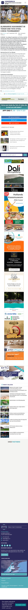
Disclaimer (3, 580)
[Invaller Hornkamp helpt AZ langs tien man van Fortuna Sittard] (4, 422)
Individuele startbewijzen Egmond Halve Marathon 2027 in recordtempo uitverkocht (18, 395)
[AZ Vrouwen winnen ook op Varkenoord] (4, 428)
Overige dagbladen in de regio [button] (8, 574)
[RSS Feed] (10, 545)
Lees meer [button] (8, 607)
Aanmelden (4, 554)
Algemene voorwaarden (6, 578)
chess (3, 91)
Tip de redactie (15, 123)
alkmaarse (7, 91)
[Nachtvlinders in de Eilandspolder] (4, 402)
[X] (5, 545)
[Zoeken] (25, 155)
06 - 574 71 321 (19, 111)
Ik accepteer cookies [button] (20, 604)
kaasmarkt (12, 91)
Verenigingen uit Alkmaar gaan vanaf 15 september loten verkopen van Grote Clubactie (18, 140)
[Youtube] (7, 545)
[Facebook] (2, 545)
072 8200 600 (6, 537)
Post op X (14, 120)
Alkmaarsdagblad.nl (10, 1)
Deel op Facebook (15, 117)
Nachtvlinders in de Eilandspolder (17, 400)
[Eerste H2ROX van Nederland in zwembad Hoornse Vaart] (4, 435)
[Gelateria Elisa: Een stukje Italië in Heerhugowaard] (4, 409)
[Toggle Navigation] (25, 3)
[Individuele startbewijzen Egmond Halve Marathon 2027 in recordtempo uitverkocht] (4, 396)
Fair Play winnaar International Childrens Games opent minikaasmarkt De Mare (17, 133)
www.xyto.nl (5, 540)
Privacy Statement (5, 582)
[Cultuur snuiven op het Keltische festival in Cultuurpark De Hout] (4, 415)
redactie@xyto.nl (6, 538)
